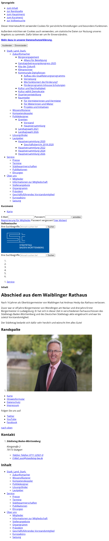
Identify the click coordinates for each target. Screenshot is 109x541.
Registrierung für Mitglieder (16, 220)
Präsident (17, 191)
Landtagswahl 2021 (28, 128)
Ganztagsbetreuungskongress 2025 (37, 63)
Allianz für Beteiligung (35, 60)
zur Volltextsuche (16, 20)
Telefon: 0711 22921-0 (27, 455)
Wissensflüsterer (21, 110)
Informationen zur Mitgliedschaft (30, 182)
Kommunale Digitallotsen (31, 72)
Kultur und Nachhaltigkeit (32, 88)
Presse (16, 160)
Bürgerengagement (28, 57)
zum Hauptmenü (16, 14)
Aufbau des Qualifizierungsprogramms (44, 75)
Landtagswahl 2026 (28, 132)
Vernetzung (30, 78)
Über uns (12, 175)
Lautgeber (17, 138)
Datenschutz (13, 402)
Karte (10, 395)
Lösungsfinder (20, 135)
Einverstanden (21, 45)
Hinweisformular (16, 399)
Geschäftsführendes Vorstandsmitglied (33, 194)
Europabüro (19, 197)
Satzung (16, 200)
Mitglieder (17, 178)
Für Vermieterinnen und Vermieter (42, 100)
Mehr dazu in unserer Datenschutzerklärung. (26, 39)
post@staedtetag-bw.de (27, 458)
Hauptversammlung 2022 (31, 147)
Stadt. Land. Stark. (16, 50)
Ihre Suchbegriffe (10, 226)
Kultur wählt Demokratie (31, 91)
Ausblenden (7, 45)
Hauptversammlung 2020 (31, 141)
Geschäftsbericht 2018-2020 (39, 144)
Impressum (13, 405)
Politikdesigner (20, 116)
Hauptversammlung (34, 125)
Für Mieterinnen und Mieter (38, 103)
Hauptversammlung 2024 (31, 150)
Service (10, 157)
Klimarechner (25, 69)
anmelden (77, 217)
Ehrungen (17, 172)
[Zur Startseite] (25, 252)
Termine (16, 163)
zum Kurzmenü (15, 17)
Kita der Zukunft (26, 66)
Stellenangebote (21, 185)
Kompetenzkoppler (22, 113)
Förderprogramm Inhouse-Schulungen (44, 85)
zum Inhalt (12, 8)
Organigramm (20, 188)
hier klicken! (60, 220)
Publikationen (19, 169)
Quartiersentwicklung (29, 94)
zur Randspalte (15, 11)
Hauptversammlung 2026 (31, 153)
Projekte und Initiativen (36, 107)
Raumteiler (24, 97)
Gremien (23, 119)
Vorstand (29, 122)
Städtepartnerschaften (24, 166)
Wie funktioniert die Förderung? (41, 82)
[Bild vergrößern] (49, 390)
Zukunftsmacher (21, 54)
